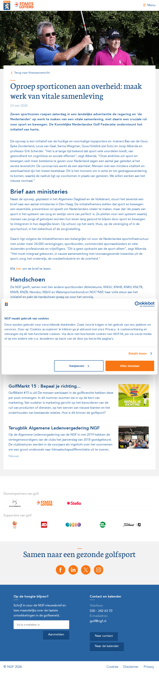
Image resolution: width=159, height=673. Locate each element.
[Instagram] (98, 570)
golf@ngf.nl (98, 621)
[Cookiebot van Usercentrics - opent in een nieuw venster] (138, 304)
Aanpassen (76, 365)
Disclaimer (130, 667)
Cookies (112, 667)
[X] (86, 570)
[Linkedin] (73, 570)
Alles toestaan (129, 365)
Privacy (149, 667)
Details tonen (138, 353)
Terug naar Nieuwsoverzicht (32, 72)
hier (19, 268)
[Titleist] (132, 527)
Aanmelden (56, 634)
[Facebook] (60, 570)
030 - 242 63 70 (101, 611)
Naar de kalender (107, 646)
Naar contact (104, 636)
